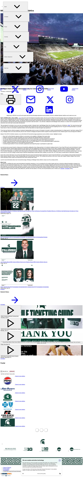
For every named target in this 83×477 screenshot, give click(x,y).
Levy (20, 118)
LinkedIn (62, 168)
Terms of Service (7, 467)
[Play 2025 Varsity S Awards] (11, 350)
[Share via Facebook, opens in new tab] (10, 114)
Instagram (67, 168)
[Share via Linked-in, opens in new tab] (49, 114)
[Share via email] (30, 104)
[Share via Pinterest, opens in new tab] (29, 114)
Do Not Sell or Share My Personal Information (12, 471)
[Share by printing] (11, 99)
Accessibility (6, 470)
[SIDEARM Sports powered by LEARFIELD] (6, 475)
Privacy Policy (6, 468)
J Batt (68, 125)
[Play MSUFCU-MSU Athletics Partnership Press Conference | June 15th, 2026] (11, 323)
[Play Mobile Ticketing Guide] (11, 310)
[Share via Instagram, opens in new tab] (69, 104)
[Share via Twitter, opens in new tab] (50, 104)
